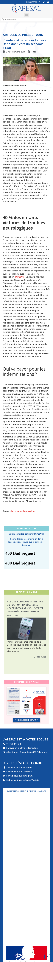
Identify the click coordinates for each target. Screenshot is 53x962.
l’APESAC (19, 276)
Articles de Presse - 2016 (23, 35)
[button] (26, 15)
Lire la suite (40, 656)
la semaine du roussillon (23, 511)
